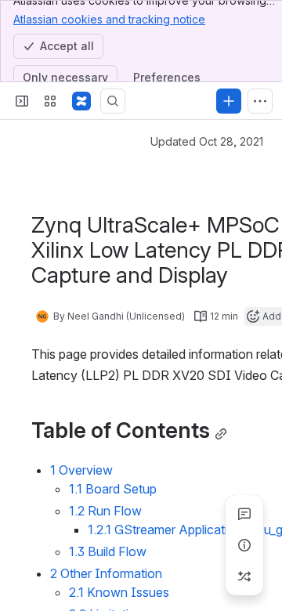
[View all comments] (244, 513)
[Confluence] (81, 101)
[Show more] (260, 101)
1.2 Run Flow (105, 511)
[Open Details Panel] (244, 545)
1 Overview (81, 470)
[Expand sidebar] (21, 101)
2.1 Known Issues (119, 592)
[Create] (228, 101)
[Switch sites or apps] (50, 101)
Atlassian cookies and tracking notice (109, 19)
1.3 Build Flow (107, 551)
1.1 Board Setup (113, 489)
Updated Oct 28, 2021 (206, 141)
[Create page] (244, 576)
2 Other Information (106, 573)
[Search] (112, 101)
